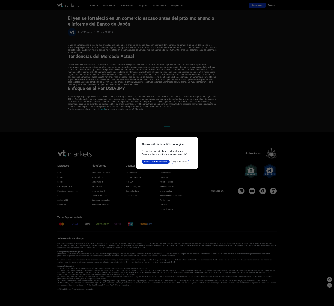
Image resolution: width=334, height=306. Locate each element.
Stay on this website (180, 162)
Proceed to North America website (155, 162)
